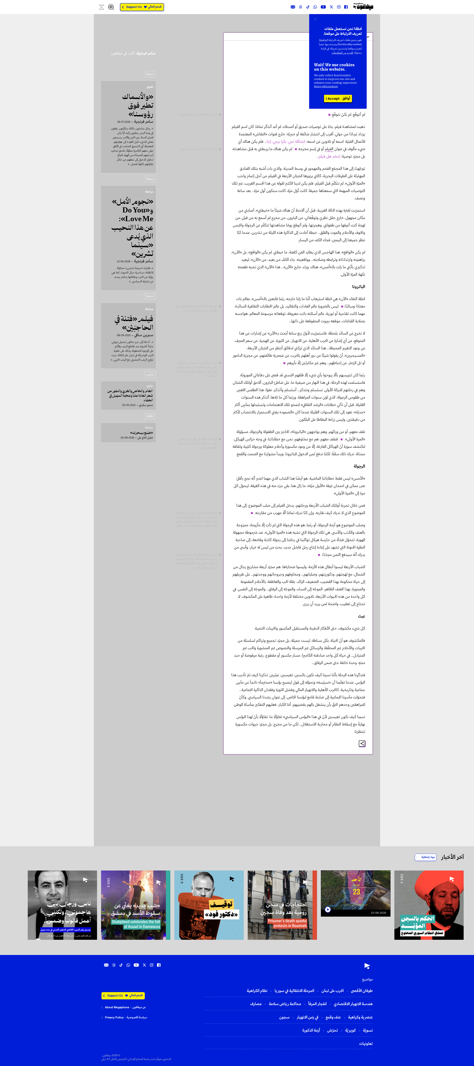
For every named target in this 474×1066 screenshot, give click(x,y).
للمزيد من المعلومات (342, 53)
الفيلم (329, 149)
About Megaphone (117, 1007)
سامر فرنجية (353, 52)
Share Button (362, 743)
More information (326, 86)
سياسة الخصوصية (137, 1017)
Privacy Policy (114, 1017)
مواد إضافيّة (428, 857)
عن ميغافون (139, 1007)
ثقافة (150, 416)
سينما (149, 73)
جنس (149, 374)
